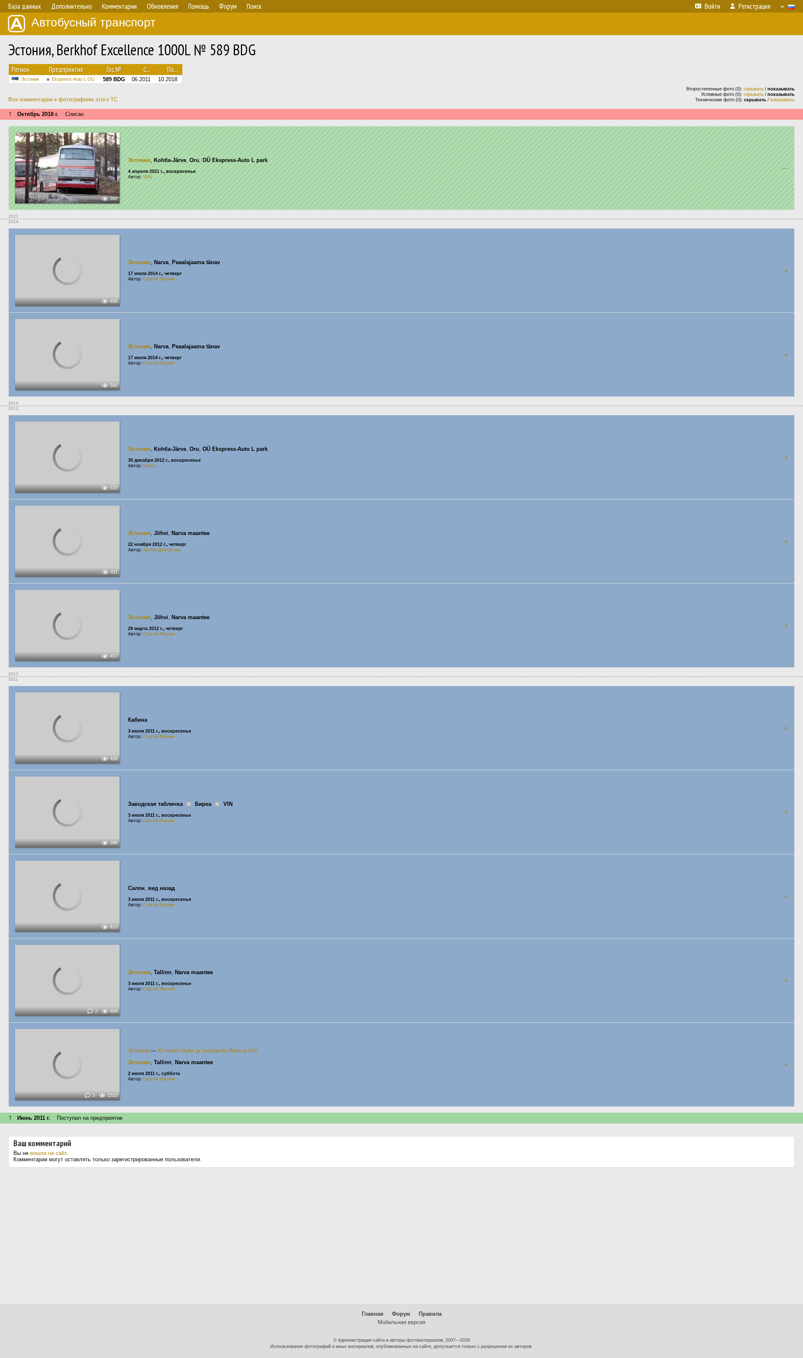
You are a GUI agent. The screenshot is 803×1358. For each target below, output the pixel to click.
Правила (430, 1314)
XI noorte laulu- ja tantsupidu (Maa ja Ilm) (208, 1050)
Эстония (30, 79)
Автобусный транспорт (93, 22)
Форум (401, 1314)
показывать (782, 99)
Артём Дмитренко (162, 549)
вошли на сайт (48, 1153)
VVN (147, 176)
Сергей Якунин (159, 278)
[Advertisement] (401, 1238)
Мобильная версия (401, 1322)
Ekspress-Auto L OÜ (73, 79)
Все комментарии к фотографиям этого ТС (63, 99)
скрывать (754, 88)
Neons (149, 465)
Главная (373, 1314)
